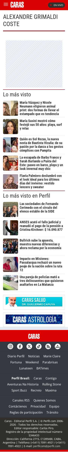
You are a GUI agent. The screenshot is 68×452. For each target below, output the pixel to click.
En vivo (58, 5)
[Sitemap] (57, 346)
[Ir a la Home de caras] (17, 6)
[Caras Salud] (34, 305)
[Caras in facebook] (20, 346)
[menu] (6, 5)
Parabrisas (50, 362)
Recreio (36, 390)
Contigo (51, 378)
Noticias (34, 356)
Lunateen (26, 368)
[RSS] (48, 346)
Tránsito (52, 412)
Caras (38, 378)
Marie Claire (51, 356)
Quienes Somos (44, 400)
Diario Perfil (16, 356)
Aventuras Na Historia (23, 384)
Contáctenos (18, 406)
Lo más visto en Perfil (26, 196)
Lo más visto (17, 94)
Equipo (54, 406)
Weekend (32, 362)
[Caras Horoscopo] (34, 323)
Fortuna (16, 362)
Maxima (50, 390)
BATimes (42, 368)
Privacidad (38, 406)
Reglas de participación (26, 412)
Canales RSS (21, 400)
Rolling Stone (51, 384)
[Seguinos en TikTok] (39, 346)
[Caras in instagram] (10, 346)
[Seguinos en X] (29, 346)
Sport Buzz (19, 390)
